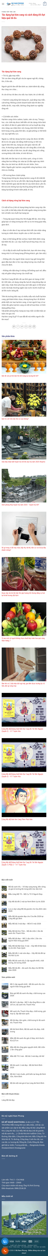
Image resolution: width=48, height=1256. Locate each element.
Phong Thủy (32, 1245)
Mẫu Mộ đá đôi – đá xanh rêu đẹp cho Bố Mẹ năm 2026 (26, 969)
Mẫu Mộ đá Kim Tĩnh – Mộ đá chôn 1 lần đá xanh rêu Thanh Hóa (25, 932)
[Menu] (3, 4)
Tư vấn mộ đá (26, 1247)
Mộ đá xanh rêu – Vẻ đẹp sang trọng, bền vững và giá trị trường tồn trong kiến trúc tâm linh (27, 888)
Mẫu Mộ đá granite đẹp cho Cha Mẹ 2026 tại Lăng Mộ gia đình (25, 917)
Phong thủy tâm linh (9, 12)
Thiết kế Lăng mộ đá (18, 1245)
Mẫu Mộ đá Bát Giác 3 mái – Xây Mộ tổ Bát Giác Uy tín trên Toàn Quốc (27, 947)
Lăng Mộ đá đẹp (8, 1100)
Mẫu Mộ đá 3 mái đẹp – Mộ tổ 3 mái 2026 (24, 924)
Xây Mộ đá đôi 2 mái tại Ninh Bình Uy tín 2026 (26, 902)
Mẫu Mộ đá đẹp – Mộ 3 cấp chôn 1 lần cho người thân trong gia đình (25, 940)
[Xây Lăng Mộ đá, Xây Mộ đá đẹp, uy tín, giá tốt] (24, 4)
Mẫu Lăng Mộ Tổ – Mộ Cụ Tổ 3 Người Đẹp (25, 894)
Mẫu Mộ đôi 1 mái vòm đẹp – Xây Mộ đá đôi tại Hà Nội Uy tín (26, 954)
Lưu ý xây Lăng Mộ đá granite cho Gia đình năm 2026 (27, 910)
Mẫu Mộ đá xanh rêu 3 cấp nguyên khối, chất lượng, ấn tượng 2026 (26, 962)
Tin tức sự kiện (39, 1247)
